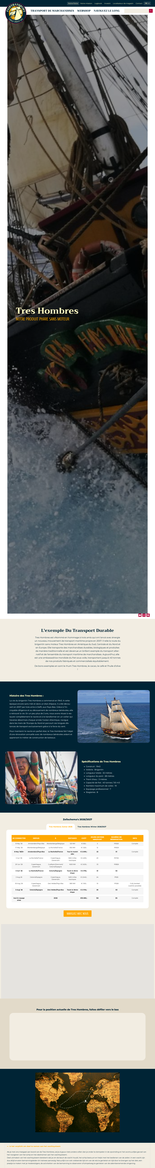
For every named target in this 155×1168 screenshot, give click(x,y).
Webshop (84, 11)
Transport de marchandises (52, 11)
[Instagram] (144, 615)
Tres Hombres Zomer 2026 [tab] (60, 827)
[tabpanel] (77, 869)
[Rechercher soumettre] (151, 11)
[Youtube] (140, 615)
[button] (77, 1146)
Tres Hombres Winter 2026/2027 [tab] (92, 827)
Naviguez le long (107, 11)
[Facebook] (148, 615)
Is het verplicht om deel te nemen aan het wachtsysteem (35, 1146)
